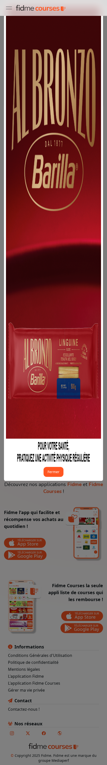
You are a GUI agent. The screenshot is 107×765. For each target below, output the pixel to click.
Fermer (53, 471)
